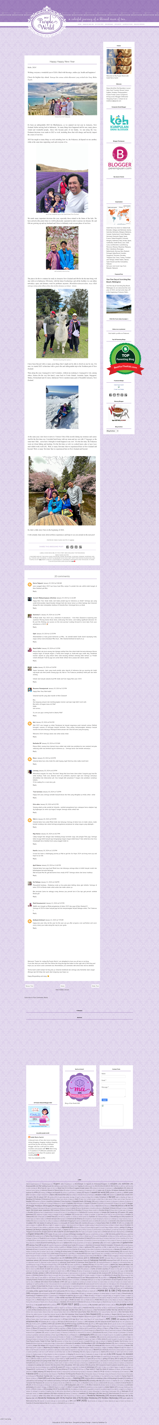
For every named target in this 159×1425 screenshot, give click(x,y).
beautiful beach (78, 1201)
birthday (70, 1203)
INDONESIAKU (109, 24)
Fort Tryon (130, 1238)
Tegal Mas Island (101, 1369)
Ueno (101, 1383)
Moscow (122, 1297)
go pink (44, 1245)
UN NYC (82, 1385)
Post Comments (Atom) (40, 997)
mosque (128, 1297)
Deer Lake (29, 1227)
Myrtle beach (53, 1307)
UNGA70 (56, 1387)
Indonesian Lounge (128, 1260)
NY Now (65, 1319)
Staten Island (58, 1363)
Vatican (126, 260)
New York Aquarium (87, 1310)
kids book (55, 1273)
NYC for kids (69, 1321)
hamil (36, 1249)
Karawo (113, 1269)
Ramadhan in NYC (90, 1343)
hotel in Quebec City (43, 1253)
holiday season (67, 1251)
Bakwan (103, 1197)
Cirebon (28, 1221)
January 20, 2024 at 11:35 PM (47, 850)
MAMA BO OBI (127, 1291)
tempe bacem (56, 1371)
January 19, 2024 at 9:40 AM (53, 583)
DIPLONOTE (118, 24)
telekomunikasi (127, 1369)
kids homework (74, 1273)
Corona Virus (74, 1223)
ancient (74, 1190)
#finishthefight (79, 1184)
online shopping (92, 1326)
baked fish (90, 1197)
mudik (106, 1300)
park (129, 1330)
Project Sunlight (49, 1339)
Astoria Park (62, 1195)
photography (85, 1334)
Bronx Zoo (71, 1210)
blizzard (101, 1203)
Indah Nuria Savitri (119, 385)
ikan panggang (114, 1255)
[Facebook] (110, 395)
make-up (119, 1288)
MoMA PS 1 (51, 1297)
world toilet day (51, 1401)
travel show (68, 1378)
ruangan (104, 1347)
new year (65, 1310)
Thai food (107, 1371)
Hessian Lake (45, 1251)
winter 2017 (59, 1396)
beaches (29, 1201)
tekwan (118, 1369)
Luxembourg (123, 245)
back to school (81, 1197)
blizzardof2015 (109, 1203)
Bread (119, 1208)
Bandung (29, 1199)
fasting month (39, 1236)
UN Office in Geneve (92, 1385)
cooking (48, 1223)
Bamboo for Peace (126, 1197)
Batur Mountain (126, 1199)
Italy (120, 240)
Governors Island (99, 1245)
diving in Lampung (42, 1230)
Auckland (112, 1195)
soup (52, 1358)
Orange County (121, 1326)
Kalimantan (76, 1269)
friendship (88, 1240)
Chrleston (87, 1219)
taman (129, 1367)
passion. (47, 1332)
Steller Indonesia (74, 1363)
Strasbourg (84, 1363)
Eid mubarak (71, 1232)
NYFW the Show (83, 1324)
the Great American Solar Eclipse (47, 1374)
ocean (129, 1324)
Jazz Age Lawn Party (91, 1267)
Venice (97, 1389)
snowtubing (106, 1356)
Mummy (121, 1300)
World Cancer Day (31, 1401)
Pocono (48, 1337)
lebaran (37, 1282)
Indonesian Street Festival (67, 1262)
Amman (68, 1190)
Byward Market (49, 1212)
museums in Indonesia (76, 1302)
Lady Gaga (34, 1277)
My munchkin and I (96, 1305)
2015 (96, 1186)
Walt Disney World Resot (80, 1391)
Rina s (35, 758)
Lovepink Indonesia (92, 1286)
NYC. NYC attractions (125, 1321)
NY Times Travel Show (84, 1319)
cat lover (108, 1214)
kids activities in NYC (42, 1273)
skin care (103, 1354)
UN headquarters (70, 1385)
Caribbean (68, 1214)
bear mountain (66, 1201)
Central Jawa (41, 1216)
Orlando (28, 1328)
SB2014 (96, 1350)
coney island (120, 1221)
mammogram (35, 1293)
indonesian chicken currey (123, 1258)
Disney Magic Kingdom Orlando (109, 1227)
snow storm (97, 1356)
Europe (66, 1234)
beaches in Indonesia (53, 1201)
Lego (69, 1282)
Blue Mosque (105, 1206)
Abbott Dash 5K (62, 1188)
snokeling (71, 1356)
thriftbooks (31, 1376)
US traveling (48, 1389)
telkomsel (28, 1371)
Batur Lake (117, 1199)
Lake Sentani (52, 1277)
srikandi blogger (94, 1361)
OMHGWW (69, 1326)
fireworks (102, 1236)
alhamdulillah (118, 1188)
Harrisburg (82, 1249)
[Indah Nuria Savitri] (119, 387)
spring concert (76, 1361)
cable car (57, 1212)
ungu (76, 1387)
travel (40, 1378)
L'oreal (99, 1275)
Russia (118, 253)
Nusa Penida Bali (124, 1316)
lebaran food (48, 1282)
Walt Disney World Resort (64, 1391)
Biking (50, 1203)
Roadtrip (55, 1347)
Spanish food (96, 1358)
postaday (93, 1337)
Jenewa (107, 1267)
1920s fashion (88, 1186)
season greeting (32, 1352)
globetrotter (128, 1242)
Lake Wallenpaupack (73, 1277)
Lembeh (89, 1282)
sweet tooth (75, 1367)
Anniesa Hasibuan (119, 1190)
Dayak (112, 1225)
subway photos (113, 1363)
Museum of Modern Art (40, 1302)
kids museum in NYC (105, 1273)
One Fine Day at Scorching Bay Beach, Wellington (118, 280)
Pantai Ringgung (89, 1330)
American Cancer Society (32, 1190)
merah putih (79, 1295)
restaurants (120, 1345)
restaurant (98, 1345)
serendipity (111, 1352)
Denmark (116, 236)
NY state (72, 1319)
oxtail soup (62, 1328)
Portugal (109, 253)
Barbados (116, 232)
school (104, 1349)
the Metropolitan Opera (89, 1374)
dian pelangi (43, 1227)
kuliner (73, 1275)
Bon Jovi (48, 1208)
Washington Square (31, 1393)
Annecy (109, 1190)
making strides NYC (61, 1291)
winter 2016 (50, 1396)
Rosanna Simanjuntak (40, 688)
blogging (49, 1206)
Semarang (76, 1352)
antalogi (43, 1192)
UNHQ (82, 1387)
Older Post (95, 986)
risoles (40, 1347)
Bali (110, 1197)
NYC (108, 1318)
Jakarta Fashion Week (31, 1267)
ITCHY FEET (99, 1264)
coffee (49, 1221)
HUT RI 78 (52, 1255)
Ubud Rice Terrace (93, 1383)
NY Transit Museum (98, 1319)
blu (93, 1206)
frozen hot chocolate (99, 1240)
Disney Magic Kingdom (93, 1227)
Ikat (121, 1255)
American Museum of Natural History (52, 1190)
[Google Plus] (125, 395)
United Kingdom (116, 238)
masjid (113, 1293)
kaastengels (56, 1269)
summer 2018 (84, 1365)
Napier (61, 1307)
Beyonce (122, 1201)
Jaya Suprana (71, 1267)
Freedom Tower (52, 1240)
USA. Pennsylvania (73, 1389)
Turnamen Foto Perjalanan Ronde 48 (54, 1383)
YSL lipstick (53, 1403)
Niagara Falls (116, 1314)
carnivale (93, 1214)
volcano (28, 1391)
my (32, 1305)
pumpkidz (59, 1341)
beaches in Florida (40, 1201)
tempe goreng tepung (78, 1371)
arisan (79, 1192)
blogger (130, 1203)
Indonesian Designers (48, 1260)
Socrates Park (115, 1356)
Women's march (80, 1396)
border (93, 1208)
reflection (51, 1345)
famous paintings (128, 1234)
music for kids (112, 1302)
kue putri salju (57, 1275)
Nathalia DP (37, 743)
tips (72, 1376)
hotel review (54, 1253)
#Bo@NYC (56, 1184)
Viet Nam (114, 1389)
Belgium (122, 232)
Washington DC (126, 1391)
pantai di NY (79, 1330)
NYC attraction (121, 1319)
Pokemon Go (69, 1337)
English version (34, 1234)
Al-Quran (109, 1188)
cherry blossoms (126, 1216)
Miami (86, 1295)
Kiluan (116, 1273)
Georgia (74, 1243)
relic (71, 1345)
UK (106, 1383)
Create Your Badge (119, 389)
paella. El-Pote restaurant (95, 1328)
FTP (108, 1240)
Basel (53, 1199)
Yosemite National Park (40, 1403)
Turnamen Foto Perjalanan (34, 1383)
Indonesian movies (33, 1262)
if (101, 1255)
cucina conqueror (30, 1225)
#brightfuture (68, 1184)
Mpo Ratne (37, 834)
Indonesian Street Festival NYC (87, 1262)
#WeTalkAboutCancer (45, 1186)
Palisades (34, 1330)
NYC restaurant (102, 1321)
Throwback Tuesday (42, 1376)
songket (38, 1358)
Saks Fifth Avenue (126, 1347)
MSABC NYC (98, 1300)
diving (122, 1227)
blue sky (114, 1205)
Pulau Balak (128, 1339)
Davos (106, 1225)
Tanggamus (29, 1369)
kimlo (121, 1273)
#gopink (88, 1184)
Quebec (110, 1341)
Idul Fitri (96, 1255)
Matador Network (112, 268)
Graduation (110, 1245)
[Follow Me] (114, 395)
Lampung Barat (126, 1277)
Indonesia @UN (82, 1258)
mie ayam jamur (107, 1295)
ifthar (106, 1255)
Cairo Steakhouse (72, 1212)
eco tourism (37, 1231)
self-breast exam (60, 1352)
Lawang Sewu (127, 1279)
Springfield (85, 1361)
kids (127, 1271)
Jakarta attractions (124, 1264)
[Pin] (122, 395)
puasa (80, 1339)
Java (57, 1267)
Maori (83, 1293)
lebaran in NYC (59, 1282)
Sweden (123, 253)
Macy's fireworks (43, 1288)
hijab (52, 1251)
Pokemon (61, 1337)
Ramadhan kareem (105, 1343)
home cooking (79, 1251)
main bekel (79, 1288)
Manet (68, 1293)
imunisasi (41, 1258)
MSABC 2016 (89, 1300)
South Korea (117, 243)
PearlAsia (64, 1332)
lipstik (87, 1284)
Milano (129, 1295)
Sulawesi (121, 1363)
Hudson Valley (90, 1253)
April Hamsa (37, 865)
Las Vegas (97, 1279)
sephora (103, 1352)
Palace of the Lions (121, 1328)
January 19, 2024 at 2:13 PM (51, 648)
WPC (71, 1401)
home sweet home (102, 1251)
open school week (104, 1326)
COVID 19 (115, 1223)
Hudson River (81, 1253)
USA (63, 1389)
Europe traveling (76, 1234)
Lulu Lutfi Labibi (126, 1286)
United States (119, 260)
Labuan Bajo (116, 1275)
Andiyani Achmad (39, 920)
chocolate (62, 1219)
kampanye (86, 1269)
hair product (120, 1247)
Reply (35, 591)
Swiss (82, 1367)
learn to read (29, 1282)
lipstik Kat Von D (95, 1284)
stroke (98, 1363)
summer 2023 (95, 1365)
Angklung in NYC (90, 1190)
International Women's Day (49, 1264)
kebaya (74, 1271)
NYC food (60, 1321)
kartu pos (37, 1271)
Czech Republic (125, 234)
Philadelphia (74, 1335)
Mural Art (128, 1300)
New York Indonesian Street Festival (73, 1314)
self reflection (50, 1352)
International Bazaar (125, 1262)
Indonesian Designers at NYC (65, 1260)
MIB (92, 1295)
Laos (123, 243)
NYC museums (89, 1322)
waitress (42, 1391)
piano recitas (98, 1335)
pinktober (125, 1335)
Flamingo (28, 1238)
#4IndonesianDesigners (32, 1184)
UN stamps (121, 1385)
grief (75, 1247)
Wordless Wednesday (89, 1398)
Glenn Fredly (106, 1243)
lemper (95, 1282)
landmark (76, 1279)
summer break (105, 1365)
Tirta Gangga (78, 1376)
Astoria (52, 1195)
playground (31, 1337)
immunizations (32, 1258)
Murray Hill (29, 1302)
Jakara (106, 1264)
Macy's (34, 1288)
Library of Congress (115, 1282)
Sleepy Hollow (40, 1356)
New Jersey (56, 1310)
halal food (128, 1247)
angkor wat (101, 1190)
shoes (56, 1354)
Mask (118, 1293)
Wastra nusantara (58, 1393)
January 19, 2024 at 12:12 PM (50, 615)
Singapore (109, 255)
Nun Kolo (106, 1316)
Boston (114, 1208)
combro (90, 1221)
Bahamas (128, 232)
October (28, 1326)
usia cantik (83, 1389)
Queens (28, 1343)
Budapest (130, 1210)
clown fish (42, 1221)
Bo (122, 1206)
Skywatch (119, 1354)
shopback (62, 1354)
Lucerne (117, 1286)
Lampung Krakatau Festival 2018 (55, 1279)
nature (120, 1307)
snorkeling (79, 1356)
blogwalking (75, 1206)
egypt (45, 1231)
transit (34, 1378)
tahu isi (106, 1367)
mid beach (98, 1295)
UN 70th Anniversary (37, 1385)
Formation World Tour (109, 1238)
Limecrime (57, 1284)
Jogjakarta (114, 1267)
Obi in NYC (122, 1324)
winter (41, 1396)
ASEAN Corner (128, 1192)
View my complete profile (36, 1158)
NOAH (36, 1316)
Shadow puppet (37, 1354)
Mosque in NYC (30, 1300)
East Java (122, 1229)
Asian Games (32, 1195)
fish (130, 1236)
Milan (123, 1295)
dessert (36, 1227)
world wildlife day (62, 1401)
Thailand (109, 257)
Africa (71, 1188)
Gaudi (38, 1243)
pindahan (117, 1335)
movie (57, 1300)
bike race (43, 1203)
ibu (76, 1255)
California (82, 1212)
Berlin (108, 1201)
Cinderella (113, 1219)
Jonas (32, 1269)
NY (132, 1316)
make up (112, 1288)
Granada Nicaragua (128, 1245)
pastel (53, 1332)
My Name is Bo (109, 1305)
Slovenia (116, 255)
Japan (129, 240)
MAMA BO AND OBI (88, 24)
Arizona (87, 1192)
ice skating (82, 1255)
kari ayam (119, 1269)
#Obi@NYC (114, 1184)
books (73, 1208)
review (127, 1345)
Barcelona (46, 1199)
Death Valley (119, 1225)
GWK (105, 1247)
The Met (60, 1374)
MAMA (86, 1291)
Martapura (96, 1293)
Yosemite (29, 1403)
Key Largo (120, 1271)
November (89, 1316)
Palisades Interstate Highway (47, 1330)
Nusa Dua (113, 1316)
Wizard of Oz (70, 1396)
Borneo (99, 1208)
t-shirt (99, 1367)
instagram (115, 1262)
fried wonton (80, 1240)
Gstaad (81, 1247)
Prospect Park (60, 1339)
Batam (71, 1199)
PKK (132, 1335)
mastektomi (39, 1295)
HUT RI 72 (37, 1255)
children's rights (39, 1219)
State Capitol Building (47, 1363)
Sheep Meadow (48, 1354)
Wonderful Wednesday (96, 1395)
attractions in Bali (100, 1195)
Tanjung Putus (51, 1369)
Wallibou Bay (50, 1391)
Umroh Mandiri (126, 1383)
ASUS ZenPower (82, 1195)
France (108, 238)
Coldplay (55, 1221)
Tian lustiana (37, 792)
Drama (79, 1229)
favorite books (59, 1236)
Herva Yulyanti (38, 583)
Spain (125, 236)
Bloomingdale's (85, 1206)
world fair (41, 1401)
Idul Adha (89, 1255)
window (34, 1396)
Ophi (34, 634)
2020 (117, 1186)
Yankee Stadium (108, 1401)
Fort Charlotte (121, 1238)
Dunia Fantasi (97, 1229)
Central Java (30, 1217)
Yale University (91, 1401)
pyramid (103, 1341)
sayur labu (88, 1349)
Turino (121, 1380)
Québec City (127, 1341)
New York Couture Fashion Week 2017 (106, 1312)
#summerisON (30, 1186)
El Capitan (89, 1231)
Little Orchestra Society (122, 1284)
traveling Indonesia (78, 1380)
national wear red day (99, 1307)
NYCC (27, 1324)
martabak (89, 1293)
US (33, 1389)
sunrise (53, 1367)
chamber (68, 1216)
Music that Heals (122, 1302)
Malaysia (128, 247)
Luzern (28, 1288)
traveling (76, 1378)
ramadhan (77, 1343)
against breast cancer (82, 1188)
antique (65, 1192)
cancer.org (39, 1214)
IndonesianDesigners (104, 1262)
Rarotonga (130, 1343)
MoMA (44, 1297)
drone (84, 1229)
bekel (96, 1201)
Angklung (81, 1190)
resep (89, 1345)
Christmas (79, 1219)
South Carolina (70, 1358)
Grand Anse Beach (33, 1247)
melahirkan (54, 1295)
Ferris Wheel (74, 1236)
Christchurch (70, 1219)
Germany (109, 236)
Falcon (102, 1234)
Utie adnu (36, 804)
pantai (59, 1330)
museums (63, 1302)
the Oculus (121, 1374)
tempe (49, 1371)
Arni (34, 722)
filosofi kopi (88, 1236)
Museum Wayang (53, 1302)
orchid (129, 1326)
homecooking (114, 1251)
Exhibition (95, 1234)
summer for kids (128, 1365)
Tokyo (86, 1376)
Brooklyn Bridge (104, 1210)
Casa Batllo (101, 1214)
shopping (70, 1354)
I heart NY (70, 1255)
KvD (84, 1275)
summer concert (117, 1365)
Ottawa (35, 1328)
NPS (95, 1316)
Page (111, 1328)
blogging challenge (61, 1206)
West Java (102, 1393)
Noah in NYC (43, 1316)
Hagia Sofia (111, 1247)
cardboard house (57, 1214)
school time (130, 1349)
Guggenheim (97, 1247)
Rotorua (97, 1347)
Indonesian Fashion (82, 1260)
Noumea (81, 1316)
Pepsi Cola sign (113, 1332)
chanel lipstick (83, 1216)
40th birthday (31, 1188)
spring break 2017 (64, 1361)
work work (126, 1398)
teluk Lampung (38, 1371)
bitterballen (79, 1203)
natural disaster (112, 1307)
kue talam (66, 1275)
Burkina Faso (39, 1212)
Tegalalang (111, 1369)
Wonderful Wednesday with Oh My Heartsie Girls (57, 1398)
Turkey (122, 257)
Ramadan (69, 1343)
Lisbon (104, 1284)
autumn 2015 (129, 1195)
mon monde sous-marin (64, 1298)
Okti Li (35, 819)
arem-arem (72, 1192)
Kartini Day (128, 1269)
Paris (124, 1330)
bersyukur (115, 1201)
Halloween (29, 1249)
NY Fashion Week (34, 1319)
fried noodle (71, 1240)
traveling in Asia (101, 1378)
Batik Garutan (92, 1199)
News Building (105, 1314)
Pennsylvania (97, 1332)
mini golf (28, 1297)
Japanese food (50, 1267)
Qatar (114, 253)
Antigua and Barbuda (119, 230)
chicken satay (29, 1219)
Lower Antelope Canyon (105, 1286)
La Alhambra (107, 1275)
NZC (111, 1324)
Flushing (68, 1238)
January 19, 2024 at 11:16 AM (66, 598)
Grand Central (54, 1247)
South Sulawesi (81, 1358)
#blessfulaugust (46, 1184)
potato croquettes (111, 1337)
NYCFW (34, 1324)
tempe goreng (66, 1371)
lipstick (74, 1284)
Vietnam (109, 264)
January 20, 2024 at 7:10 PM (52, 792)
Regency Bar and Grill (62, 1345)
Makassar (105, 1288)
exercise (88, 1234)
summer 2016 (60, 1365)
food (88, 1238)
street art (92, 1363)
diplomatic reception (54, 1227)
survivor (68, 1367)
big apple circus (35, 1203)
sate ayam (57, 1349)
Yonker (122, 1401)
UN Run (114, 1385)
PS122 (74, 1339)
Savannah (73, 1349)
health (125, 1249)
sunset (60, 1367)
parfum (119, 1330)
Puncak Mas (68, 1341)
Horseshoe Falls (127, 1251)
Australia (109, 232)
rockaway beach (65, 1347)
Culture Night (48, 1225)
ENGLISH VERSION (139, 24)
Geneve (66, 1243)
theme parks (129, 1374)
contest (30, 1223)
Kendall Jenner (104, 1271)
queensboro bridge (49, 1343)
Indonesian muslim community (49, 1262)
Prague (129, 1337)
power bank (122, 1337)
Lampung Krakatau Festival (34, 1279)
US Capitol (39, 1389)
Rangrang (122, 1343)
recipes (43, 1345)
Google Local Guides (69, 1245)
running (110, 1347)
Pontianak (78, 1337)
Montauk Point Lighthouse (90, 1297)
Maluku (79, 1291)
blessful (94, 1203)
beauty (89, 1201)
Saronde (43, 1349)
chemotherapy (114, 1216)
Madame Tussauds (54, 1288)
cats (114, 1214)
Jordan (125, 240)
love (83, 1286)
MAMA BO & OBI (50, 553)
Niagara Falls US (126, 1314)
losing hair (67, 1286)
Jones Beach (40, 1269)
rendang (77, 1345)
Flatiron (35, 1238)
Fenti (67, 1236)
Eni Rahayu (37, 882)
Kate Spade (45, 1271)
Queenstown (60, 1343)
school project (121, 1349)
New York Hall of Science (35, 1314)
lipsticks (81, 1284)
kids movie (83, 1273)
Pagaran (106, 1328)
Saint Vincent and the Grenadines (117, 262)
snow (88, 1356)
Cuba (128, 1223)
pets (67, 1335)
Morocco (109, 247)
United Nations (109, 1387)
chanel (74, 1216)
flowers (60, 1238)
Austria (129, 230)
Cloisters (35, 1221)
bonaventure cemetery (58, 1208)
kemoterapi (87, 1271)
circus (129, 1219)
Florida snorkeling (51, 1238)
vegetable (90, 1389)
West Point (125, 1393)
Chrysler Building (97, 1219)
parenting (112, 1330)
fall (107, 1234)
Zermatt (60, 1403)
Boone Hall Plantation (83, 1208)
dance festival (99, 1225)
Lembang (82, 1282)
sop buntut (46, 1358)
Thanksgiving (115, 1371)
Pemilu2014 (81, 1332)
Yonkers (129, 1401)
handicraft (42, 1249)
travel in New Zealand (54, 1378)
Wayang (68, 1393)
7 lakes (48, 1188)
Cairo (63, 1212)
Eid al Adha (53, 1231)
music (104, 1302)
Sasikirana (50, 1349)
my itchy (52, 1305)
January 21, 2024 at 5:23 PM (55, 903)
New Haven (48, 1310)
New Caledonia (111, 249)
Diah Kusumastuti (39, 903)
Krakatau (28, 1275)
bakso (97, 1197)
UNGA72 (70, 1387)
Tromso (115, 1380)
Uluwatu (111, 1383)
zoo (66, 1403)
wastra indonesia (44, 1393)
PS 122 (68, 1339)
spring (105, 1358)
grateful (62, 1247)
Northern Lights (65, 1316)
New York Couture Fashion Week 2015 (58, 1312)
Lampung (112, 1277)
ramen (116, 1343)
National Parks (87, 1307)
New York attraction (100, 1310)
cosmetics (85, 1223)
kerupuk (113, 1271)
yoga (117, 1401)
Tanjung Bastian (40, 1369)
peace (58, 1332)
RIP (35, 1347)
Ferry (81, 1236)
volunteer (35, 1391)
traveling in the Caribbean (45, 1380)
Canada (108, 234)
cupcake (57, 1225)
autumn (119, 1195)
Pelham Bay (72, 1332)
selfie (69, 1352)
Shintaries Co (102, 1422)
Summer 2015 (49, 1365)
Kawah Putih (61, 1271)
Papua (98, 1330)
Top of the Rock (115, 1376)
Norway (117, 251)
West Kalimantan (114, 1393)
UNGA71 (63, 1387)
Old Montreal (42, 1326)
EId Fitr (61, 1232)
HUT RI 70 (115, 1253)
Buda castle (123, 1210)
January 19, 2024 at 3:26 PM (47, 667)
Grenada (125, 238)
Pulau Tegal (50, 1341)
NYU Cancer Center (101, 1324)
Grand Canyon (44, 1247)
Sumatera (31, 1365)
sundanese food (44, 1367)
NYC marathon (79, 1321)
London (34, 1286)
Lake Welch (103, 1277)
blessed (87, 1203)
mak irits (86, 1288)
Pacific (69, 1328)
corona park (63, 1223)
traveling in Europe (116, 1378)
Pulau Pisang (30, 1341)
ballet (117, 1197)
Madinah (63, 1288)
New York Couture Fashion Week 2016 (82, 1312)
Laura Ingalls (117, 1279)
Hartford (98, 1249)
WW (79, 1400)
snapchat (57, 1356)
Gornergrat (81, 1245)
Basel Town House (62, 1199)
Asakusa (119, 1192)
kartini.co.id (29, 1271)
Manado (53, 1293)
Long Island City (43, 1286)
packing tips (83, 1328)
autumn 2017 (43, 1197)
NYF (39, 1324)
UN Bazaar (47, 1385)
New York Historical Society (52, 1314)
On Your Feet (81, 1326)
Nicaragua (120, 249)
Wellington (92, 1393)
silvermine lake (79, 1354)
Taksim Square (114, 1367)
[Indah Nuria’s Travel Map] (118, 224)
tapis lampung (63, 1369)
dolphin (66, 1229)
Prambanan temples (31, 1339)
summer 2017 (71, 1365)
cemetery (128, 1214)
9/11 (54, 1188)
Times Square (56, 1376)
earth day (115, 1229)
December (128, 1225)
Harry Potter (91, 1249)
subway (105, 1363)
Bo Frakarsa (34, 1208)
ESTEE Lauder (48, 1234)
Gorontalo (89, 1245)
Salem (27, 1349)
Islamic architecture (75, 1264)
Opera (113, 1326)
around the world (98, 1192)
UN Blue (55, 1385)
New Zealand (69, 553)
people (105, 1332)
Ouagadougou (43, 1328)
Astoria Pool (72, 1195)
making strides (128, 1288)
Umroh (118, 1383)
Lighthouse (29, 1284)
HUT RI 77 (45, 1255)
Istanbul (85, 1264)
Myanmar (121, 247)
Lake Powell (43, 1277)
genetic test (58, 1243)
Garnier (125, 1240)
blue (97, 1206)
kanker (93, 1269)
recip (29, 1345)
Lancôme (69, 1279)
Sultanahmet (129, 1363)
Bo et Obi (129, 1205)
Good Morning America (55, 1245)
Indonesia (115, 240)
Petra (62, 1335)
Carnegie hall (78, 1214)
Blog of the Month (120, 1203)
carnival (86, 1214)
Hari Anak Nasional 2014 (64, 1249)
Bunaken (30, 1212)
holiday (58, 1251)
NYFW (44, 1324)
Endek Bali (130, 1231)
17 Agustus (79, 1186)
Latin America (107, 1279)
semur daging (86, 1352)
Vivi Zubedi (128, 1389)
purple (88, 1341)
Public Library (102, 1339)
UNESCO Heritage (41, 1387)
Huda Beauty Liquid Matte (68, 1253)
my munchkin (83, 1305)
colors (84, 1221)
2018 (106, 1186)
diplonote (66, 1227)
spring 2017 (123, 1358)
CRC (123, 1223)
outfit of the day (53, 1328)
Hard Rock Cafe (52, 1249)
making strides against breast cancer (41, 1291)
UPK (29, 1389)
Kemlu (80, 1271)
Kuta (78, 1275)
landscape (84, 1279)
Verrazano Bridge (105, 1389)
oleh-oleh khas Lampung (55, 1326)
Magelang (71, 1288)
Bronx (63, 1210)
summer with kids (33, 1367)
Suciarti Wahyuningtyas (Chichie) (44, 598)
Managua (61, 1293)
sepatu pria (95, 1352)
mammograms (44, 1293)
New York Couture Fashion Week (37, 1312)
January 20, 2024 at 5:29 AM (51, 743)
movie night (64, 1300)
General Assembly (47, 1243)
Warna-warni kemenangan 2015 (110, 1391)
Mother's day (41, 1300)
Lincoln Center (66, 1284)
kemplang (95, 1271)
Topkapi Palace (126, 1376)
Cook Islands (40, 1223)
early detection (107, 1229)
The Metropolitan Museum (73, 1374)
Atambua (90, 1195)
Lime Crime (49, 1284)
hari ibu (75, 1249)
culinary (40, 1225)
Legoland (75, 1282)
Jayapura (80, 1267)
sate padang (65, 1349)
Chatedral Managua (103, 1216)
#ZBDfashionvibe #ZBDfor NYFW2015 (64, 1186)
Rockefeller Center (76, 1347)
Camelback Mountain (93, 1212)
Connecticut (129, 1221)
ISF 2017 (65, 1264)
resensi (83, 1345)
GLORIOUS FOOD (127, 24)
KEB (68, 1271)
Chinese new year (51, 1219)
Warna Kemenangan (94, 1391)
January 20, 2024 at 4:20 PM (47, 758)
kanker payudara (103, 1269)
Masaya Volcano (106, 1293)
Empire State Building (118, 1231)
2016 (101, 1186)
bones (68, 1208)
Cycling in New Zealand (67, 1225)
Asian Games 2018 (43, 1195)
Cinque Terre (122, 1219)
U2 (72, 1383)
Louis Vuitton (76, 1286)
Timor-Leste (65, 1376)
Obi (115, 1324)
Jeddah (101, 1267)
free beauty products (40, 1240)
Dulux (90, 1229)
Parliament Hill (30, 1332)
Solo (32, 1358)
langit (91, 1279)
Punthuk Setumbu (78, 1341)
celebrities (120, 1214)
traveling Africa (89, 1378)
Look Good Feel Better (56, 1286)
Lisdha (35, 667)
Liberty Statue (104, 1282)
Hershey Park (35, 1251)
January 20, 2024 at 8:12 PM (49, 804)
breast (125, 1208)
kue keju (48, 1275)
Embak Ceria (106, 1231)
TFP (101, 1371)
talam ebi (122, 1367)
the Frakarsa (124, 1371)
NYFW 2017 (51, 1324)
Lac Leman (126, 1275)
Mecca (47, 1295)
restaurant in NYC (110, 1345)
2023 (127, 1186)
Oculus (35, 1326)
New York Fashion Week (126, 1312)
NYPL (92, 1324)
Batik (76, 1199)
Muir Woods (113, 1300)
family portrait (116, 1234)
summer (38, 1365)
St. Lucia (103, 1361)
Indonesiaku (94, 1258)
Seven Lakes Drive (122, 1352)
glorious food (34, 1245)
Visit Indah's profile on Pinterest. (118, 333)
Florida (42, 1238)
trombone (107, 1380)
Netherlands (110, 251)
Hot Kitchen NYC (30, 1253)
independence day (55, 1258)
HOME (79, 24)
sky (109, 1354)
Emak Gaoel (97, 1231)
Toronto (28, 1378)
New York (75, 1310)
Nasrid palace (77, 1307)
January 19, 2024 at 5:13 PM (58, 688)
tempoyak (89, 1371)
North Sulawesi (54, 1316)
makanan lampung (96, 1288)
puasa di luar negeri (89, 1339)
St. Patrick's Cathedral (114, 1361)
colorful (78, 1221)
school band (111, 1349)
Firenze (96, 1236)
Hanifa (35, 850)
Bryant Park (114, 1210)
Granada (118, 1245)
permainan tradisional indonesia (41, 1335)
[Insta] (118, 395)
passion (38, 1332)
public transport (112, 1339)
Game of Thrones (116, 1240)
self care (41, 1352)
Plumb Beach (40, 1337)
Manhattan (75, 1293)
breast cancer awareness (42, 1210)
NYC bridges (52, 1321)
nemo (29, 1310)
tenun (96, 1371)
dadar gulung (90, 1225)
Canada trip (113, 1212)
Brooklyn (78, 1210)
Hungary (109, 240)
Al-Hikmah (102, 1188)
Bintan (63, 1203)
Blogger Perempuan (35, 1206)
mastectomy (30, 1295)
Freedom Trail (62, 1240)
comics (96, 1221)
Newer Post (29, 986)
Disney (83, 1227)
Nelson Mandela (128, 1307)
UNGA (50, 1387)
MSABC (72, 1300)
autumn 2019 (53, 1197)
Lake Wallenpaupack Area (90, 1277)
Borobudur (106, 1208)
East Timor (116, 257)
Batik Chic (83, 1199)
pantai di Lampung (68, 1330)
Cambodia (109, 243)
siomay (96, 1354)
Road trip (47, 1347)
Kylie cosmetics (91, 1275)
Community (104, 1221)
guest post (88, 1247)
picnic (111, 1335)
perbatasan (123, 1332)
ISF (59, 1264)
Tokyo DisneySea (94, 1376)
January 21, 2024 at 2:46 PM (50, 882)
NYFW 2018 (60, 1324)
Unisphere (89, 1387)
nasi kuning (68, 1307)
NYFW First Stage (72, 1324)
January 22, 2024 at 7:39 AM (54, 920)
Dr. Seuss (72, 1229)
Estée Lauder (58, 1234)
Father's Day (49, 1236)
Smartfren (49, 1356)
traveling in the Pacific (61, 1380)
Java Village (63, 1267)
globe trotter (116, 1243)
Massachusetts (126, 1293)
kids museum (92, 1273)
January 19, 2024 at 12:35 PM (46, 634)
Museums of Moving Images (92, 1302)
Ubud (84, 1383)
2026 (131, 1186)
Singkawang (89, 1354)
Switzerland (116, 234)
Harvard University (107, 1249)
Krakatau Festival (38, 1275)
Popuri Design (86, 1422)
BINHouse (57, 1203)
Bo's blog (41, 1208)
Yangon (100, 1401)
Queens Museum (37, 1343)
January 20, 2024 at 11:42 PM (51, 865)
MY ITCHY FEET (99, 24)
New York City (112, 1310)
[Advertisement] (63, 47)
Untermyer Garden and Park (125, 1387)
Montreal (102, 1297)
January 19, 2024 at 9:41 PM (45, 722)
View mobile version (62, 990)
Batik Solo (101, 1199)
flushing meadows (78, 1238)
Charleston (92, 1216)
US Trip (57, 1389)
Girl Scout (88, 1243)
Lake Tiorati (61, 1277)
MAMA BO (92, 1291)
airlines (95, 1188)
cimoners (106, 1219)
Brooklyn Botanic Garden (90, 1210)
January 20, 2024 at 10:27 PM (50, 834)
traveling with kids (96, 1381)
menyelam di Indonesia (66, 1295)
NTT (100, 1316)
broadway (56, 1210)
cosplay (92, 1223)
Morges (109, 1297)
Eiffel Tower (81, 1231)
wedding (74, 1393)
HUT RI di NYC (61, 1255)
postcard (102, 1337)
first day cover (111, 1236)
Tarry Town (73, 1369)
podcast (54, 1337)
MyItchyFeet (43, 1308)
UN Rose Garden (105, 1385)
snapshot (64, 1356)
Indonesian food (96, 1260)
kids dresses (64, 1273)
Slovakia (122, 255)
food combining (97, 1238)
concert (111, 1221)
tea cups (81, 1369)
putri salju (96, 1341)
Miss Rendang (37, 1297)
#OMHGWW (125, 1184)
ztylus (71, 1403)
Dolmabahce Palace (56, 1229)
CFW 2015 (60, 1216)
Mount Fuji (50, 1300)
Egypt (121, 236)
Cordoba (55, 1223)
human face (100, 1253)
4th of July (41, 1188)
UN (27, 1385)
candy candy (47, 1214)
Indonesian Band (109, 1258)
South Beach (59, 1358)
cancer (123, 1212)
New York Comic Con (127, 1310)
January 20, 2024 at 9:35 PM (47, 819)
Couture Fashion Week (102, 1223)
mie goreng (117, 1295)
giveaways (96, 1243)
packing (76, 1328)
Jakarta (112, 1264)
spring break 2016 (49, 1361)
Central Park (51, 1217)
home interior (91, 1251)
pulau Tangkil (40, 1341)
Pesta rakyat (55, 1335)
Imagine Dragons (128, 1255)
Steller (66, 1363)
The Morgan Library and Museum (107, 1374)
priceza (41, 1339)
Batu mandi (109, 1199)
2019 (112, 1186)
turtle (67, 1383)
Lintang (35, 771)
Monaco (115, 247)
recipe (35, 1345)
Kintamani (128, 1273)
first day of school (122, 1236)
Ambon (129, 1188)
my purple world (41, 1305)
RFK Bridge (29, 1347)
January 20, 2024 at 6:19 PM (48, 771)
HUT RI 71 (122, 1253)
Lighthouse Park (39, 1284)
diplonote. (76, 1227)
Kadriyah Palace (66, 1269)
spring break (35, 1361)
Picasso (106, 1335)
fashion (30, 1236)
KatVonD (53, 1271)
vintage (121, 1389)
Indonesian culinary (32, 1260)
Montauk (78, 1297)
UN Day (61, 1385)
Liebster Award (127, 1282)
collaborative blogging (66, 1221)
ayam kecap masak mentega (66, 1197)
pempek (88, 1332)
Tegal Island (89, 1369)
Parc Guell (105, 1330)
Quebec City (118, 1341)
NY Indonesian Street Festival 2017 (51, 1319)
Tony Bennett (105, 1376)
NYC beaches (42, 1321)
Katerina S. (37, 615)
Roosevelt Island (88, 1347)
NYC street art (113, 1321)
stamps (37, 1363)
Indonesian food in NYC (113, 1260)
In (47, 1258)
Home (62, 986)
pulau (120, 1339)
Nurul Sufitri (37, 648)
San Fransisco (35, 1349)
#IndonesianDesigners (100, 1184)
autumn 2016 (32, 1197)
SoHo (122, 1356)
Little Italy (111, 1284)
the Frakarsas (79, 553)
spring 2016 (113, 1358)
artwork (112, 1192)
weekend (82, 1393)
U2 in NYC (77, 1383)
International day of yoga (32, 1264)
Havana (116, 1249)
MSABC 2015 (79, 1300)
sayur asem (81, 1349)
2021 (122, 1186)
